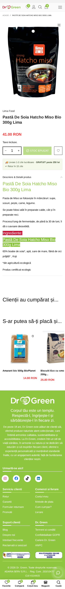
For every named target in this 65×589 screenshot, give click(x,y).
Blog (5, 529)
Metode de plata (44, 501)
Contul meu (41, 496)
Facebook (16, 478)
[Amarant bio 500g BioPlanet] (20, 348)
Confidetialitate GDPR (47, 534)
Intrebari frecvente (13, 540)
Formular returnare (13, 506)
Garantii (7, 501)
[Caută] (40, 7)
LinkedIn (38, 478)
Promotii (7, 512)
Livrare (39, 512)
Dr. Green (21, 567)
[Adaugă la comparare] (32, 336)
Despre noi (9, 534)
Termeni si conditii (45, 529)
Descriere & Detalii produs (17, 177)
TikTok (27, 478)
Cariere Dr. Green (45, 540)
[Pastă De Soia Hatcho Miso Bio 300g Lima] (32, 62)
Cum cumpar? (43, 506)
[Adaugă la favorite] (58, 151)
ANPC (38, 545)
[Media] (58, 25)
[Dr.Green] (12, 7)
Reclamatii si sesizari (15, 545)
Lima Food (9, 110)
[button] (5, 151)
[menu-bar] (60, 7)
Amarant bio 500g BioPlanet (19, 370)
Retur (6, 496)
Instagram (5, 478)
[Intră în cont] (34, 7)
